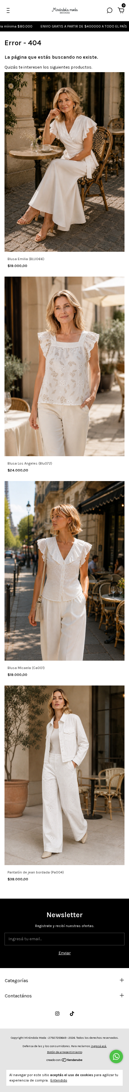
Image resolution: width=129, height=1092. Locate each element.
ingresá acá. (99, 1046)
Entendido (58, 1080)
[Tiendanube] (64, 1060)
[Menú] (9, 11)
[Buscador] (109, 11)
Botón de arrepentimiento (64, 1052)
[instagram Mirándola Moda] (57, 1013)
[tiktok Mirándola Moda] (72, 1013)
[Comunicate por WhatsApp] (116, 1056)
